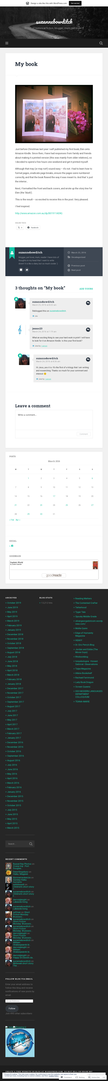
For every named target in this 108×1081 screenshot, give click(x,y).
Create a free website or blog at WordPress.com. (34, 1071)
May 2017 (12, 719)
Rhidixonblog (81, 656)
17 (54, 496)
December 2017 (15, 688)
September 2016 (15, 755)
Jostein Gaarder (17, 564)
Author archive (21, 269)
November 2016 (15, 747)
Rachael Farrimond (84, 677)
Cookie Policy (53, 1076)
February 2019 (14, 625)
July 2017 (12, 711)
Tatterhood (80, 607)
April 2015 (12, 823)
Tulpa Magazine (83, 668)
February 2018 (14, 679)
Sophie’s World (16, 562)
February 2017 (14, 733)
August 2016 (13, 760)
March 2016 (13, 783)
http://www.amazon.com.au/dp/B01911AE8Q (38, 213)
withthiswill (18, 884)
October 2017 (14, 697)
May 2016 (12, 773)
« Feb (11, 520)
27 (92, 505)
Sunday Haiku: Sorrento (20, 880)
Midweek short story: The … (23, 964)
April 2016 (12, 778)
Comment (84, 434)
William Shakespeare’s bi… (22, 943)
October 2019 (14, 602)
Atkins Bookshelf (83, 673)
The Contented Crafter (86, 603)
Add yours (86, 288)
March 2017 (13, 729)
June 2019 (12, 607)
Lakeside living (20, 902)
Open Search (100, 43)
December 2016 (15, 742)
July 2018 (12, 657)
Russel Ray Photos (22, 864)
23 (41, 505)
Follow (12, 1008)
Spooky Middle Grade (86, 616)
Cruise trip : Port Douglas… (21, 867)
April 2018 (12, 670)
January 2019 (14, 630)
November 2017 (15, 693)
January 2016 (14, 792)
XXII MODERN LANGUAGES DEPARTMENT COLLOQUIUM (88, 694)
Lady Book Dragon (84, 682)
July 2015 (12, 810)
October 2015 (14, 805)
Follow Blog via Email (19, 979)
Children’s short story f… (23, 887)
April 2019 (12, 616)
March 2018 (13, 675)
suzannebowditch (54, 21)
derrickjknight (20, 899)
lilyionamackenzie (22, 877)
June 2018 (12, 661)
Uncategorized (78, 257)
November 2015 (15, 801)
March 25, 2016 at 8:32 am (44, 305)
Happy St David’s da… (23, 957)
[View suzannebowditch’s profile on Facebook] (12, 546)
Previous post (78, 265)
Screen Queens (82, 686)
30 (41, 514)
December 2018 (15, 634)
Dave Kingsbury (20, 871)
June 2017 (12, 715)
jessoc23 (37, 328)
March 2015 (13, 828)
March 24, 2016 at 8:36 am (48, 361)
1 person (44, 346)
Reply (88, 303)
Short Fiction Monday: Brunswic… (21, 914)
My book (26, 63)
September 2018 (15, 648)
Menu (7, 43)
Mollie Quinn (81, 628)
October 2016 (14, 751)
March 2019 (13, 620)
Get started (75, 3)
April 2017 (12, 724)
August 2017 (13, 706)
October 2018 (14, 643)
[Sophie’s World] (95, 568)
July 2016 (12, 765)
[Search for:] (20, 843)
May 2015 (12, 819)
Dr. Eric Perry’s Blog (84, 644)
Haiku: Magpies (20, 874)
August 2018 (13, 652)
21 (16, 505)
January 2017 (14, 737)
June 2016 (12, 769)
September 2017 (15, 701)
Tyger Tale (80, 612)
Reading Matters (83, 598)
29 (28, 514)
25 (67, 505)
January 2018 (14, 684)
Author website (26, 269)
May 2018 (12, 666)
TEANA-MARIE (82, 701)
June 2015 (12, 814)
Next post (76, 270)
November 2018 (15, 639)
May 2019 (12, 612)
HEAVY (78, 640)
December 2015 (15, 796)
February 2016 (14, 787)
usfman (17, 912)
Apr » (18, 520)
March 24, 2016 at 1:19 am (44, 331)
